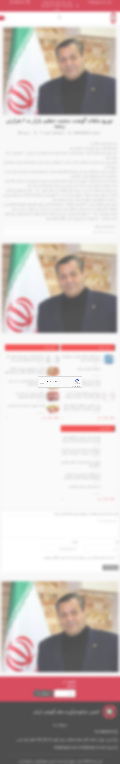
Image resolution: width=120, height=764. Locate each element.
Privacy (74, 386)
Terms (78, 386)
